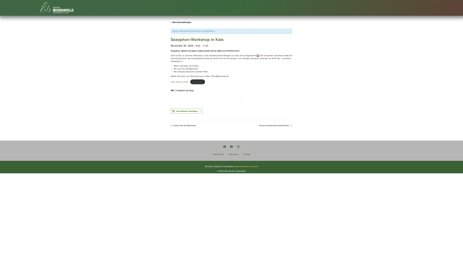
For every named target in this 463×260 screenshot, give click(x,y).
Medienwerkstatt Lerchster (246, 166)
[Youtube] (231, 146)
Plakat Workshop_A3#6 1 (180, 82)
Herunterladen (198, 82)
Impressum (234, 154)
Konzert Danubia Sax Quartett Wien (274, 125)
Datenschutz (218, 154)
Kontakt (246, 154)
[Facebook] (224, 146)
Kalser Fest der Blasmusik (184, 125)
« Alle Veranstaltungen (181, 22)
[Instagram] (238, 146)
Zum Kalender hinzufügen (187, 111)
